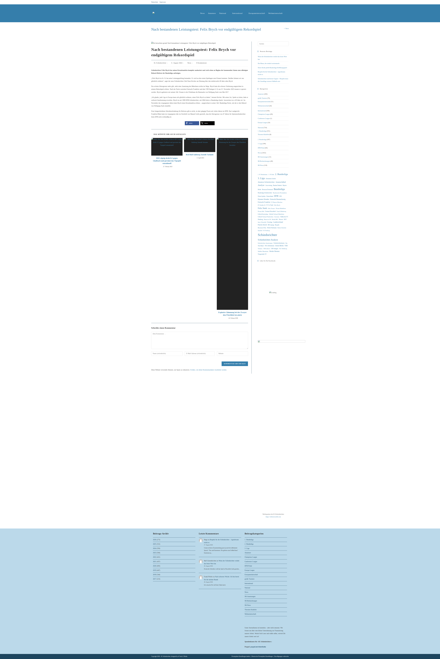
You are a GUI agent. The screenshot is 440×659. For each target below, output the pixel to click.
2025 (154, 544)
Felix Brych (277, 205)
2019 (154, 570)
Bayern (285, 185)
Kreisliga (269, 222)
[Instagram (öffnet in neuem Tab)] (285, 2)
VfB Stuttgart (274, 248)
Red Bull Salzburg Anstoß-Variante (199, 155)
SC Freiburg (266, 230)
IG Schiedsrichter (160, 63)
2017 (154, 579)
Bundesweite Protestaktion (280, 193)
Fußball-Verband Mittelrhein (276, 214)
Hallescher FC (284, 217)
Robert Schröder (282, 227)
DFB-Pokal (261, 148)
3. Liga (260, 143)
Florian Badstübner (281, 208)
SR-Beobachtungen (264, 161)
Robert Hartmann (272, 228)
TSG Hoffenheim (269, 246)
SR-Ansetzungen (263, 157)
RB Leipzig (271, 225)
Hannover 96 (267, 219)
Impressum (163, 2)
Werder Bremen (274, 251)
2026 (154, 540)
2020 (154, 566)
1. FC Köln (271, 174)
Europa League (262, 122)
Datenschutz (154, 2)
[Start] (282, 28)
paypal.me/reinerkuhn (258, 647)
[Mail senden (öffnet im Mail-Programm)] (288, 2)
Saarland (260, 230)
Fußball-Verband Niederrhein (265, 216)
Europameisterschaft (264, 101)
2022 (154, 557)
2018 (154, 574)
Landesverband (278, 222)
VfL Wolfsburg (283, 248)
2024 (154, 548)
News (287, 28)
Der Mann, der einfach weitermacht (268, 63)
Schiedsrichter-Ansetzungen (265, 243)
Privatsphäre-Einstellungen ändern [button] (241, 656)
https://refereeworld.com (273, 517)
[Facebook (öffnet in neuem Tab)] (282, 2)
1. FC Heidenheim (262, 174)
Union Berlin (279, 246)
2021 (154, 561)
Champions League (264, 114)
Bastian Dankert (277, 185)
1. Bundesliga (262, 131)
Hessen (281, 219)
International (262, 111)
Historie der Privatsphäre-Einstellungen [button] (262, 656)
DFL (280, 196)
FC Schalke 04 (261, 205)
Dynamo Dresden (263, 199)
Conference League (264, 118)
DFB (276, 196)
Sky (286, 243)
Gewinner (276, 216)
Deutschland (269, 196)
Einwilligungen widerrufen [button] (281, 656)
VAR (286, 246)
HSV (285, 219)
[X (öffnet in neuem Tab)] (279, 2)
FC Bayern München (276, 202)
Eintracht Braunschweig (277, 199)
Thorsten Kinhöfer (263, 134)
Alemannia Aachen (271, 178)
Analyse (261, 185)
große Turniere (262, 98)
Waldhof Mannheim (263, 251)
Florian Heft (261, 211)
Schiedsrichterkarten (279, 243)
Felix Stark (262, 208)
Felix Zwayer (271, 208)
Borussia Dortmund (267, 189)
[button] (192, 123)
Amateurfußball (281, 182)
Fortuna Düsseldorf (270, 211)
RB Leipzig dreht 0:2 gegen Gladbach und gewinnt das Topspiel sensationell (167, 160)
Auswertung (268, 185)
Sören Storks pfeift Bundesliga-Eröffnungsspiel (272, 68)
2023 (154, 553)
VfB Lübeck (266, 248)
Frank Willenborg (281, 211)
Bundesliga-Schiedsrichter (265, 193)
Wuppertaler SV (262, 254)
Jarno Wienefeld (262, 222)
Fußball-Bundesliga (263, 214)
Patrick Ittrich (262, 225)
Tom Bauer (261, 246)
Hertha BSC (275, 219)
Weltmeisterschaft (263, 106)
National (260, 127)
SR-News (260, 165)
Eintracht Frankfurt (264, 202)
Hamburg (260, 219)
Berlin (259, 189)
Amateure (261, 94)
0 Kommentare (201, 63)
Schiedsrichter (267, 235)
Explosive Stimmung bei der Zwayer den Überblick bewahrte (232, 313)
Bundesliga (279, 189)
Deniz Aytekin (261, 196)
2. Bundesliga (262, 139)
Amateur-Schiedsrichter (266, 182)
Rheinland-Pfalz (262, 227)
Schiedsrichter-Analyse (268, 240)
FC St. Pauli (269, 205)
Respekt (277, 225)
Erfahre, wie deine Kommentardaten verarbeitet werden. (208, 370)
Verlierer (260, 248)
